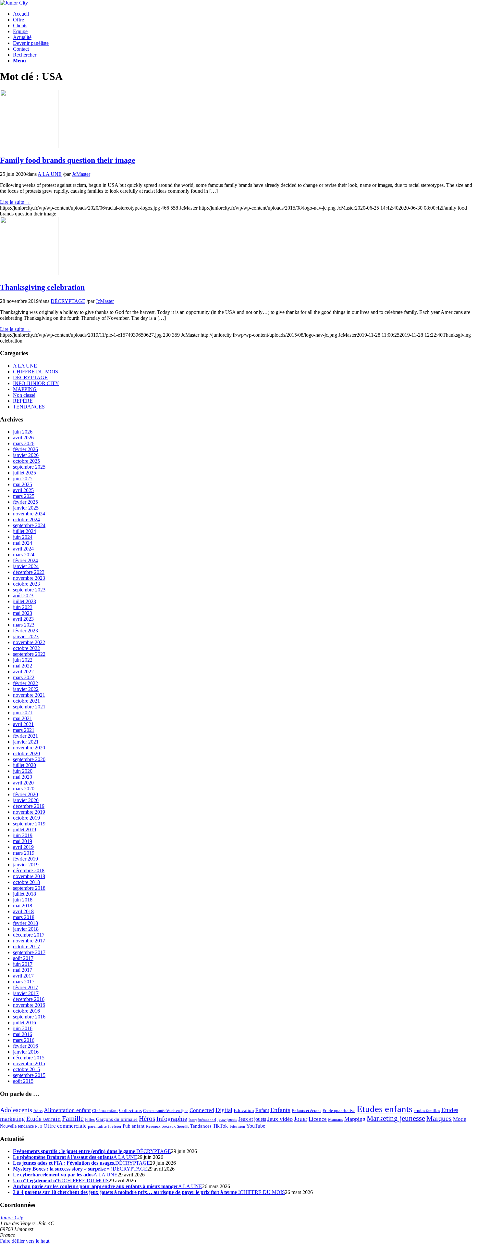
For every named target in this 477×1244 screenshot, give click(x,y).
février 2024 (25, 560)
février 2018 (25, 923)
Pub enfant (133, 1126)
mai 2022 (22, 665)
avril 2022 (23, 671)
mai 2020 (22, 777)
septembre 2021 (29, 706)
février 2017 (25, 987)
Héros (147, 1118)
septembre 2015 (29, 1075)
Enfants (280, 1109)
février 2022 (25, 683)
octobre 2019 (26, 818)
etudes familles (427, 1110)
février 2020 (25, 794)
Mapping (354, 1119)
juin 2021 (22, 712)
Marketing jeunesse (396, 1118)
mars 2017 (23, 981)
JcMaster (81, 174)
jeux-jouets (227, 1119)
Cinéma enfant (105, 1110)
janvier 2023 (26, 636)
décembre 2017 (28, 935)
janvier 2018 (26, 929)
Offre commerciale (65, 1126)
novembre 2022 (29, 642)
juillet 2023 (24, 601)
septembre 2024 (29, 525)
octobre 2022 (26, 648)
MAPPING (25, 389)
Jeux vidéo (280, 1119)
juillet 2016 (24, 1022)
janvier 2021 (26, 742)
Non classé (24, 395)
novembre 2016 (29, 1005)
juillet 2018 (24, 894)
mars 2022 (23, 677)
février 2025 (25, 502)
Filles (90, 1119)
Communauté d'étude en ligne (165, 1111)
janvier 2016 (26, 1052)
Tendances (201, 1126)
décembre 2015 (28, 1057)
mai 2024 (22, 543)
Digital (223, 1110)
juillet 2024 (24, 531)
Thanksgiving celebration (42, 287)
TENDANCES (29, 406)
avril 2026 (23, 437)
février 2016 (25, 1046)
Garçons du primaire (117, 1119)
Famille (73, 1118)
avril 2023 (23, 619)
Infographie (171, 1118)
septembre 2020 (29, 759)
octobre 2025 (26, 461)
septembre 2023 (29, 589)
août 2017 (23, 958)
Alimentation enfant (67, 1110)
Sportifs (183, 1126)
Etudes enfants (384, 1109)
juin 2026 (22, 431)
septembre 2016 (29, 1016)
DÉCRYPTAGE (68, 301)
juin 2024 (22, 537)
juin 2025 (22, 478)
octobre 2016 (26, 1011)
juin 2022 (22, 660)
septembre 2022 (29, 654)
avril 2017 (23, 975)
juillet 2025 (24, 472)
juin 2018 (22, 899)
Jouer (300, 1118)
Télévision (237, 1126)
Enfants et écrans (306, 1110)
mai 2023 (22, 613)
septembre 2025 (29, 467)
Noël (38, 1126)
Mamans (335, 1119)
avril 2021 (23, 724)
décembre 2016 (28, 999)
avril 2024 (23, 548)
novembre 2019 (29, 812)
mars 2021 (23, 730)
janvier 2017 (26, 993)
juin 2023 (22, 607)
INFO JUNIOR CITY (36, 383)
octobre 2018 (26, 882)
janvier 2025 (26, 508)
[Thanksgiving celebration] (29, 273)
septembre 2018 (29, 888)
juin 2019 (22, 835)
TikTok (220, 1126)
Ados (38, 1110)
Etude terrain (43, 1118)
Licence (318, 1119)
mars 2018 (23, 917)
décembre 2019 (28, 806)
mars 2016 (23, 1040)
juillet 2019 (24, 829)
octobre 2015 (26, 1069)
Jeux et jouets (252, 1119)
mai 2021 (22, 718)
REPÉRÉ (23, 401)
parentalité (97, 1126)
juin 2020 (22, 771)
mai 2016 (22, 1034)
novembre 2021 (29, 695)
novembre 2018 (29, 876)
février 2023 (25, 630)
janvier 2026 (26, 455)
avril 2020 (23, 782)
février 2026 (25, 449)
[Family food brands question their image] (29, 146)
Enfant (262, 1110)
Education (244, 1110)
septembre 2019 (29, 823)
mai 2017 (22, 970)
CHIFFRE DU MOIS (35, 371)
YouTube (255, 1126)
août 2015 (23, 1081)
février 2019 (25, 859)
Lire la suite (15, 202)
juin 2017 (22, 964)
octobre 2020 (26, 753)
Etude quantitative (339, 1110)
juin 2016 (22, 1028)
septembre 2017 (29, 952)
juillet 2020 (24, 765)
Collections (130, 1110)
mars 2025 (23, 496)
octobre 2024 (26, 519)
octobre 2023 (26, 584)
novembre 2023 (29, 578)
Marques (439, 1118)
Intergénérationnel (202, 1119)
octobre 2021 (26, 701)
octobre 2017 (26, 946)
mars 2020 (23, 788)
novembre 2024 (29, 513)
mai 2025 (22, 484)
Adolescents (16, 1109)
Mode (459, 1119)
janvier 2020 (26, 800)
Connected (202, 1110)
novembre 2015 (29, 1063)
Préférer (114, 1126)
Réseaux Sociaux (161, 1126)
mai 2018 (22, 905)
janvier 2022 (26, 689)
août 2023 (23, 595)
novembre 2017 (29, 940)
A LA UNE (50, 174)
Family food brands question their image (67, 160)
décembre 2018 (28, 870)
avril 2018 (23, 911)
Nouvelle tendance (17, 1126)
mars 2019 (23, 853)
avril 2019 (23, 847)
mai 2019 (22, 841)
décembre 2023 (28, 572)
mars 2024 (23, 554)
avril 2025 (23, 490)
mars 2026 (23, 443)
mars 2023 (23, 625)
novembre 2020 (29, 747)
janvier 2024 (26, 566)
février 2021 (25, 736)
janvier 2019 (26, 864)
